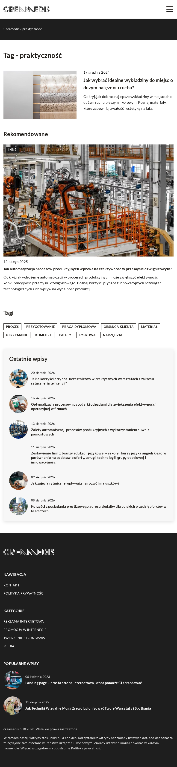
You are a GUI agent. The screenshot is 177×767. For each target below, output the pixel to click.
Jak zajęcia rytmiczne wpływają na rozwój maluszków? (75, 483)
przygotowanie (40, 327)
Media (9, 646)
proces (12, 327)
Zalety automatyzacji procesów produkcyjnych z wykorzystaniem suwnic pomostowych (90, 432)
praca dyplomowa (79, 327)
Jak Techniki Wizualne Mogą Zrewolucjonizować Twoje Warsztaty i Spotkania (88, 708)
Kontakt (11, 585)
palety (65, 335)
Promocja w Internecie (24, 630)
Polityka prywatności (23, 593)
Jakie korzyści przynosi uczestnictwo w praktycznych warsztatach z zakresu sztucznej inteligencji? (92, 381)
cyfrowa (87, 335)
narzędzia (112, 335)
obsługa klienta (119, 327)
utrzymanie (17, 335)
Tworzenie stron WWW (24, 638)
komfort (43, 335)
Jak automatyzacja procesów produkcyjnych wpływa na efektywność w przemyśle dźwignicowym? (87, 268)
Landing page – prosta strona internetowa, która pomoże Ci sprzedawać (83, 683)
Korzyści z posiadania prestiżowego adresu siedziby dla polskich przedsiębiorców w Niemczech (98, 508)
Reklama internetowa (23, 621)
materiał (149, 327)
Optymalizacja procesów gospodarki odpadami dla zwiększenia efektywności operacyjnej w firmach (93, 406)
